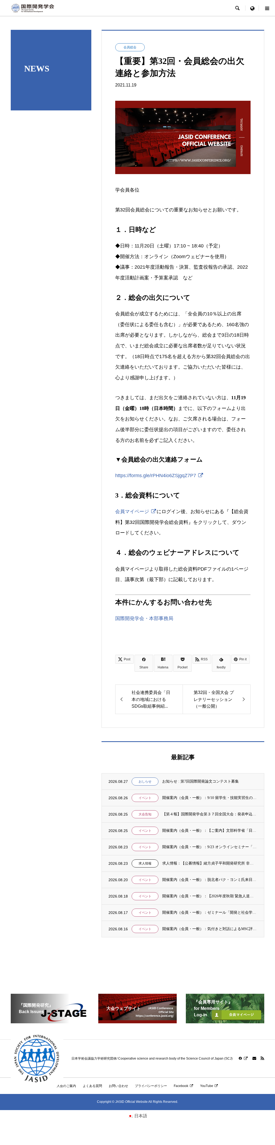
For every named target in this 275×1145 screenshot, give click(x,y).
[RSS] (262, 1058)
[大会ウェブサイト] (137, 1021)
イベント (145, 798)
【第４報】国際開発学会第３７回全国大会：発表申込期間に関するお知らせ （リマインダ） (209, 814)
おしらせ (145, 781)
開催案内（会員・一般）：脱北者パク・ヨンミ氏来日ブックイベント (209, 880)
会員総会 (130, 47)
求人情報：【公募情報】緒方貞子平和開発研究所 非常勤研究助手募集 (209, 863)
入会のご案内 (66, 1086)
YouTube (206, 1086)
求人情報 (145, 863)
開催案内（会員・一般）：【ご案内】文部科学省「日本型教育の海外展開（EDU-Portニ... (209, 831)
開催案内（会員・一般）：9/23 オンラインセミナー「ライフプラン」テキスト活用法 (209, 847)
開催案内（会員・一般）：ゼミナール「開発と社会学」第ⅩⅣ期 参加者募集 (209, 912)
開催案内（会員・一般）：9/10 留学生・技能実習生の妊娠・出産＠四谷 (209, 798)
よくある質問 (92, 1086)
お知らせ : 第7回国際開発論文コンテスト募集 (200, 781)
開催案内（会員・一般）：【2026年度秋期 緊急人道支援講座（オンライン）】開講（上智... (209, 896)
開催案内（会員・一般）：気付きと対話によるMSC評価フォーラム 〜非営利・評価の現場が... (209, 929)
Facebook (181, 1086)
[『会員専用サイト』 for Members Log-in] (225, 1021)
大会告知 (145, 814)
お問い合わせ (118, 1086)
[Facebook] (243, 1058)
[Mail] (254, 1058)
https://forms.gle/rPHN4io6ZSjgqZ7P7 (155, 475)
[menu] (252, 8)
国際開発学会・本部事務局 (144, 618)
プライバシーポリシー (151, 1086)
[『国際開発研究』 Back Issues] (50, 1021)
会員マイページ (132, 511)
